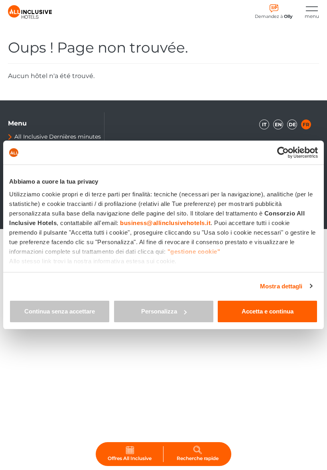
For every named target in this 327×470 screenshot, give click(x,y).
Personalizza (159, 311)
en (278, 124)
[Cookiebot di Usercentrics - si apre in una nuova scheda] (283, 153)
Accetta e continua (268, 311)
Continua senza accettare (59, 311)
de (292, 124)
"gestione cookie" (194, 251)
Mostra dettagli (281, 286)
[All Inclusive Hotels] (30, 12)
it (264, 124)
